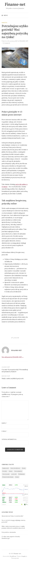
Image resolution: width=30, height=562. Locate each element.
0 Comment (6, 43)
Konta (23, 468)
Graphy (23, 556)
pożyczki (16, 337)
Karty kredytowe (15, 468)
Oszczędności (18, 471)
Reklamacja (21, 474)
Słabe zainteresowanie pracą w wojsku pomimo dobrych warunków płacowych (13, 527)
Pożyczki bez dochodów (9, 532)
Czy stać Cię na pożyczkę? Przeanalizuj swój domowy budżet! (15, 371)
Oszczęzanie (6, 474)
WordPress (13, 556)
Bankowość (5, 468)
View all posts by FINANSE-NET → (13, 357)
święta (17, 477)
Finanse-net (15, 4)
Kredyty (4, 471)
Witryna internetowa (9, 439)
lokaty (10, 471)
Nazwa (4, 423)
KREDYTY (4, 22)
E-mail (4, 431)
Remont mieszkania (7, 477)
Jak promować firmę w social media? (12, 516)
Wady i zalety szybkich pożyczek (13, 378)
